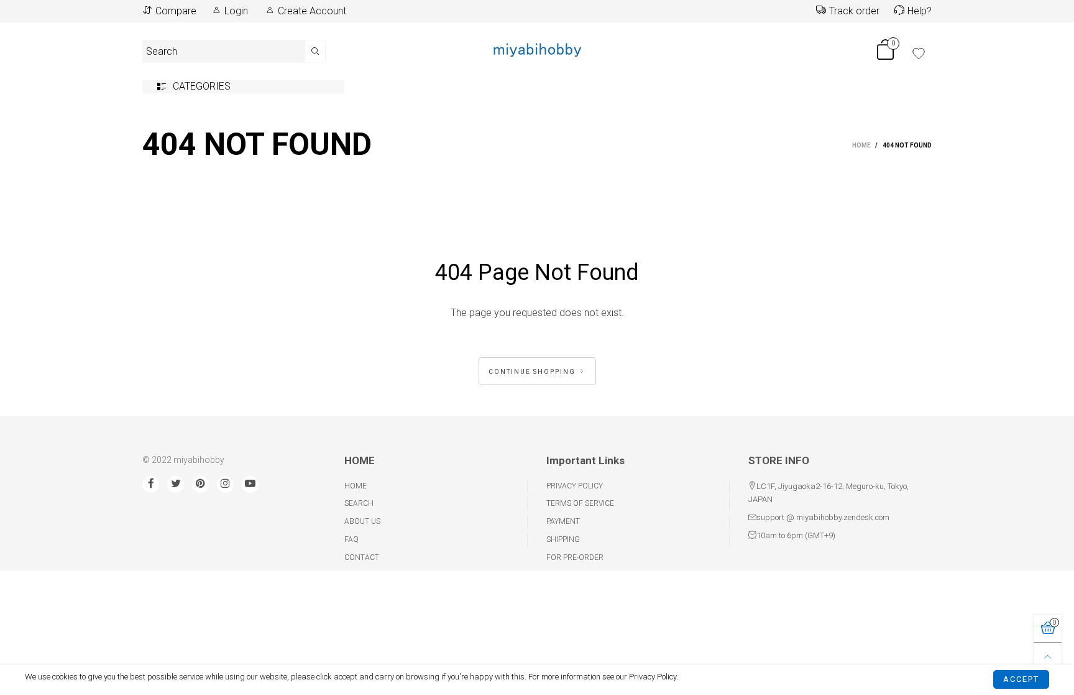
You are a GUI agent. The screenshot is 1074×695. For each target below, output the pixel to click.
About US (362, 521)
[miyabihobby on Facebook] (150, 484)
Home (355, 486)
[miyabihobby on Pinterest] (200, 484)
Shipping (563, 539)
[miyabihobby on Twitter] (175, 484)
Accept (1021, 678)
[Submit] (315, 51)
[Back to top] (1048, 657)
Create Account (312, 11)
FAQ (351, 539)
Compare (175, 11)
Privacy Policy (574, 486)
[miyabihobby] (537, 49)
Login (236, 11)
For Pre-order (575, 557)
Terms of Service (580, 503)
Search (359, 503)
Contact (361, 557)
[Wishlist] (918, 53)
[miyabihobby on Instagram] (225, 484)
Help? (919, 11)
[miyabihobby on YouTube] (250, 484)
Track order (854, 11)
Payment (563, 521)
